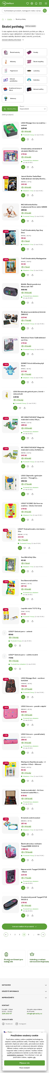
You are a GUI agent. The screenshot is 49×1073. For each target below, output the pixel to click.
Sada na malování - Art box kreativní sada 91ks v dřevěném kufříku (32, 791)
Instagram (22, 1024)
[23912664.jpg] (10, 825)
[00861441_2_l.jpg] (10, 797)
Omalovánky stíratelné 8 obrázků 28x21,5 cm (31, 150)
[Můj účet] (32, 3)
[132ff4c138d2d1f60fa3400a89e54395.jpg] (10, 291)
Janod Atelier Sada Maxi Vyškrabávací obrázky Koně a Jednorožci (33, 177)
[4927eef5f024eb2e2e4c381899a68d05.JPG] (10, 904)
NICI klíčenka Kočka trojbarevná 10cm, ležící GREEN (34, 206)
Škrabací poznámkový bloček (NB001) (33, 313)
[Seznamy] (27, 3)
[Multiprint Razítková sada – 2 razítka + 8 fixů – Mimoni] (10, 769)
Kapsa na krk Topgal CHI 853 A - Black (33, 870)
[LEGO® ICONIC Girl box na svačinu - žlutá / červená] (10, 511)
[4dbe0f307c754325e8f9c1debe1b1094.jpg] (6, 395)
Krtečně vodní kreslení (30, 818)
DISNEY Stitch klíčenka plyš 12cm (32, 364)
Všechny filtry (11, 109)
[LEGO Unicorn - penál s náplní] (10, 714)
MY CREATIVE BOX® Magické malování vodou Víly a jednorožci (32, 418)
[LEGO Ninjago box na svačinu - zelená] (10, 130)
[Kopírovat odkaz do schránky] (32, 139)
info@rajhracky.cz (34, 1013)
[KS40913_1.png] (10, 237)
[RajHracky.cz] (3, 19)
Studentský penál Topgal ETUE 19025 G (34, 898)
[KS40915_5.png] (10, 266)
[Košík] (40, 3)
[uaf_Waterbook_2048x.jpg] (10, 424)
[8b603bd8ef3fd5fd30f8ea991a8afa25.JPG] (10, 877)
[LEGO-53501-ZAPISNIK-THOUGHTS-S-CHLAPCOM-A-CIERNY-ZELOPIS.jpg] (10, 483)
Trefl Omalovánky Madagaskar (33, 258)
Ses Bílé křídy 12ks (28, 557)
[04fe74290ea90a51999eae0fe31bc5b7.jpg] (10, 319)
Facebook (9, 1024)
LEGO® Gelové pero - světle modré (23, 655)
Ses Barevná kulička (29, 580)
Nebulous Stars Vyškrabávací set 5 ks (33, 339)
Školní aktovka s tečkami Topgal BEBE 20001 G (31, 845)
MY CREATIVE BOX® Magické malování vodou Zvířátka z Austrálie (32, 448)
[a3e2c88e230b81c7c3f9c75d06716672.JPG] (10, 851)
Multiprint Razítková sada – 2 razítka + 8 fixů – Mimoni (33, 763)
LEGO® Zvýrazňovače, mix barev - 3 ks (32, 530)
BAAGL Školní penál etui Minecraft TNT (31, 285)
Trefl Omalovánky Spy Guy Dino (32, 231)
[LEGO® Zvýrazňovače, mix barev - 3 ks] (9, 534)
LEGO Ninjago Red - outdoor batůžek (33, 679)
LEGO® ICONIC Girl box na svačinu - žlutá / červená (31, 504)
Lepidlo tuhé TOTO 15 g (31, 608)
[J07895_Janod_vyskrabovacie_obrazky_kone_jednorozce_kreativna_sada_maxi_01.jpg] (10, 184)
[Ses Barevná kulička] (10, 588)
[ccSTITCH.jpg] (10, 371)
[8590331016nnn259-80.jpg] (10, 156)
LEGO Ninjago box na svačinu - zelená (34, 124)
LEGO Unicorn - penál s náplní (33, 706)
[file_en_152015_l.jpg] (10, 741)
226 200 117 (7, 1013)
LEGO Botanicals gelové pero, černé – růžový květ (29, 392)
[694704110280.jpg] (10, 345)
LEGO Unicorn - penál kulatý (33, 734)
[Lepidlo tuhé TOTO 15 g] (10, 616)
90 (38, 935)
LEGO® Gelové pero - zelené (20, 631)
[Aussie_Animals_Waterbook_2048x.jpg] (10, 455)
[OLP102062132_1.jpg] (10, 212)
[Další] (43, 934)
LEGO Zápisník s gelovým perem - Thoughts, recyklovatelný (31, 477)
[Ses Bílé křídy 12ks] (10, 564)
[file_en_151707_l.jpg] (10, 685)
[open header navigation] (46, 3)
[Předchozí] (6, 934)
